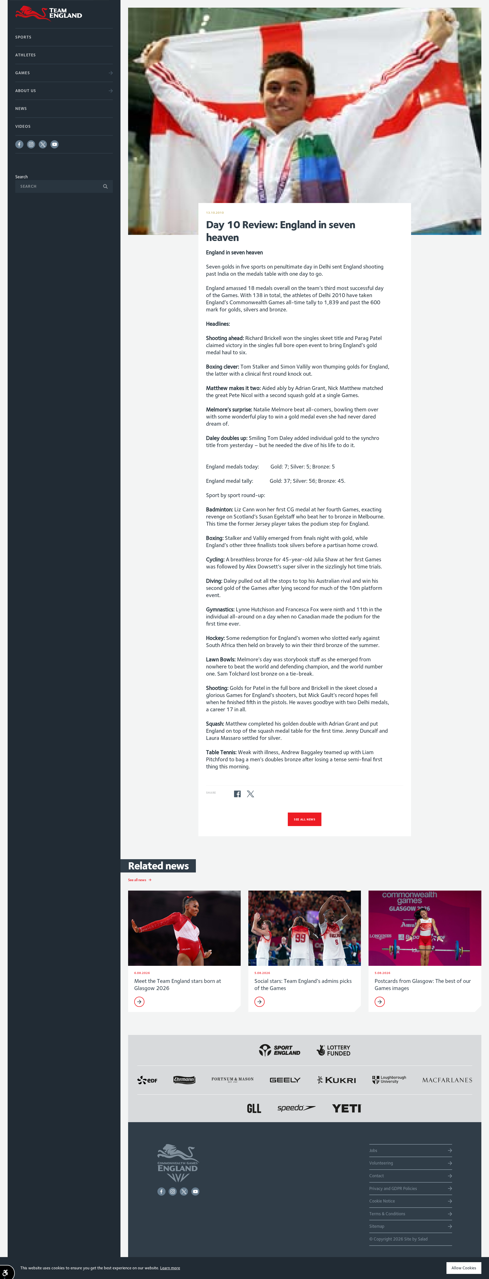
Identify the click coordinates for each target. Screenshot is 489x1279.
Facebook (19, 144)
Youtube (54, 144)
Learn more (170, 1267)
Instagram (31, 144)
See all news (304, 819)
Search (21, 176)
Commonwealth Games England (64, 14)
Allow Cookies (464, 1267)
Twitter (43, 144)
